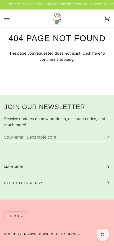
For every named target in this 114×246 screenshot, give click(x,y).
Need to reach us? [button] (23, 183)
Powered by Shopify (59, 234)
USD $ (14, 216)
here (96, 53)
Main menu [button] (14, 167)
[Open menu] (12, 18)
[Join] (103, 137)
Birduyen (17, 234)
